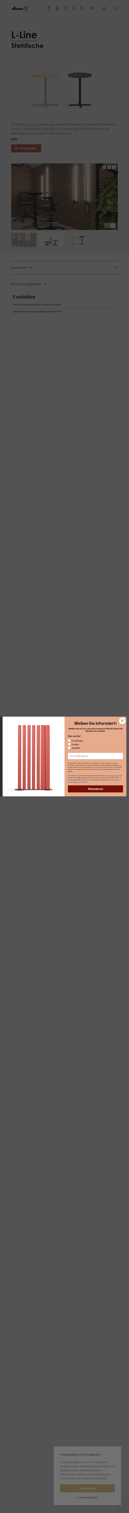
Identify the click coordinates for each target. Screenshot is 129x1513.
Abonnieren (95, 789)
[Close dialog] (122, 721)
